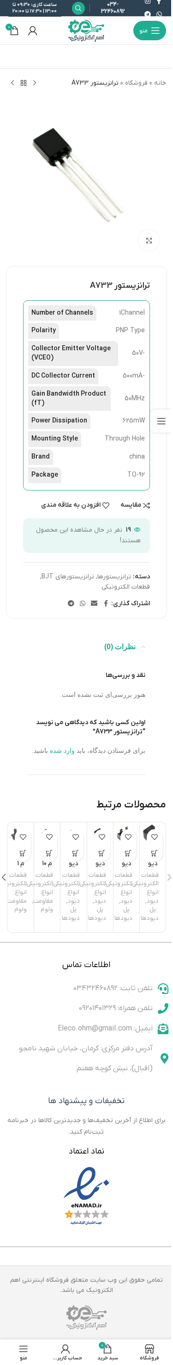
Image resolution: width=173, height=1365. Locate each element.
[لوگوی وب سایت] (87, 30)
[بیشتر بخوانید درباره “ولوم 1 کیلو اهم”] (23, 853)
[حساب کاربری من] (33, 30)
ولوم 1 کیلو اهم (21, 868)
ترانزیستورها (114, 576)
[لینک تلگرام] (148, 15)
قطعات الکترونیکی (125, 587)
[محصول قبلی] (34, 83)
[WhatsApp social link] (159, 15)
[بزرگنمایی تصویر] (148, 240)
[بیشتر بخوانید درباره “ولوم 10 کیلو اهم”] (49, 853)
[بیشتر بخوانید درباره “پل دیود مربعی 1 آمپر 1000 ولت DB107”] (102, 853)
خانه (160, 83)
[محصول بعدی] (12, 83)
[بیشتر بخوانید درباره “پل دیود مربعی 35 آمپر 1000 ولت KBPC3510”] (128, 853)
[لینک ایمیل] (94, 604)
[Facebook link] (105, 604)
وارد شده (62, 750)
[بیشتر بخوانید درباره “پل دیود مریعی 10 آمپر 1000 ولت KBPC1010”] (155, 853)
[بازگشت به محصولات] (23, 83)
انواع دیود (153, 896)
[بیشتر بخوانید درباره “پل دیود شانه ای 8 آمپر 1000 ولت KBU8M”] (75, 853)
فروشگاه (136, 83)
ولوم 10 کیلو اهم (47, 868)
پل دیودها (150, 914)
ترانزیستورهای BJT (68, 576)
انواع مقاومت (43, 896)
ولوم (47, 909)
